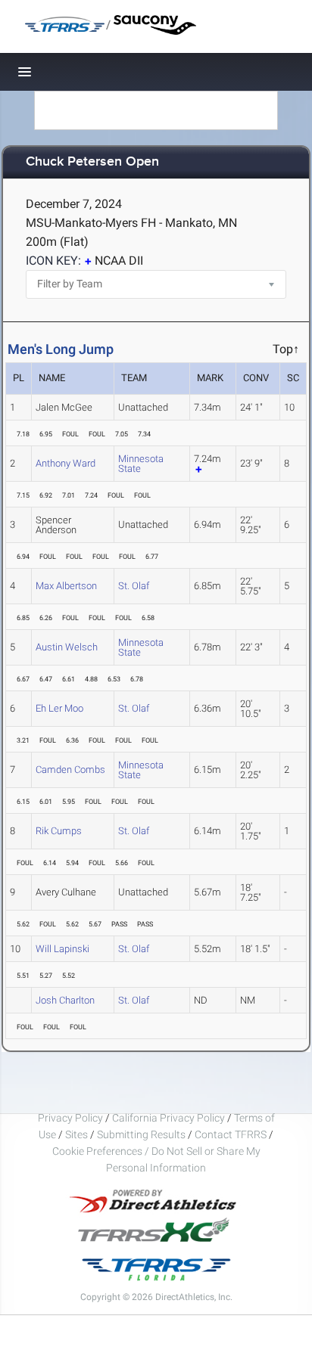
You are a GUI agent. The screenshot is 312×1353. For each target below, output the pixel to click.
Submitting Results (141, 1134)
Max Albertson (66, 585)
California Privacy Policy (168, 1118)
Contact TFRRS (232, 1134)
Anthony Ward (65, 463)
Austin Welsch (67, 647)
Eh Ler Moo (59, 708)
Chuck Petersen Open (92, 162)
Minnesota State (141, 463)
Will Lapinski (62, 948)
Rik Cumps (59, 830)
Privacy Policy (70, 1118)
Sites (76, 1134)
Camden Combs (70, 769)
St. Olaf (133, 585)
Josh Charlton (65, 1000)
